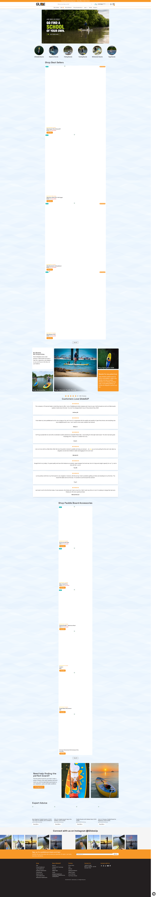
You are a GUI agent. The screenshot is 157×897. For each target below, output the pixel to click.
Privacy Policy (71, 865)
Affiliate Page (55, 870)
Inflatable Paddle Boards (41, 870)
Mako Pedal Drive (63, 583)
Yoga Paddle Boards (40, 875)
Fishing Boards (39, 872)
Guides (53, 872)
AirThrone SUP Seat (64, 542)
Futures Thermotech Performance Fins (69, 749)
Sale (37, 865)
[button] (154, 894)
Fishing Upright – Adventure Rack (67, 625)
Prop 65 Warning (71, 874)
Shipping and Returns (72, 870)
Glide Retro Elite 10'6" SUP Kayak (55, 197)
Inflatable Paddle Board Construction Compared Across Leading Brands (58, 875)
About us (54, 865)
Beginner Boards (39, 874)
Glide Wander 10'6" (51, 334)
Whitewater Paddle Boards (41, 877)
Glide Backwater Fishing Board (54, 265)
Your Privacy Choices (72, 875)
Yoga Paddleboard (40, 868)
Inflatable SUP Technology (57, 867)
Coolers (61, 667)
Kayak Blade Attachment (65, 708)
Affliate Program (71, 872)
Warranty (54, 868)
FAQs (69, 867)
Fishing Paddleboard (40, 867)
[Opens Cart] (114, 4)
